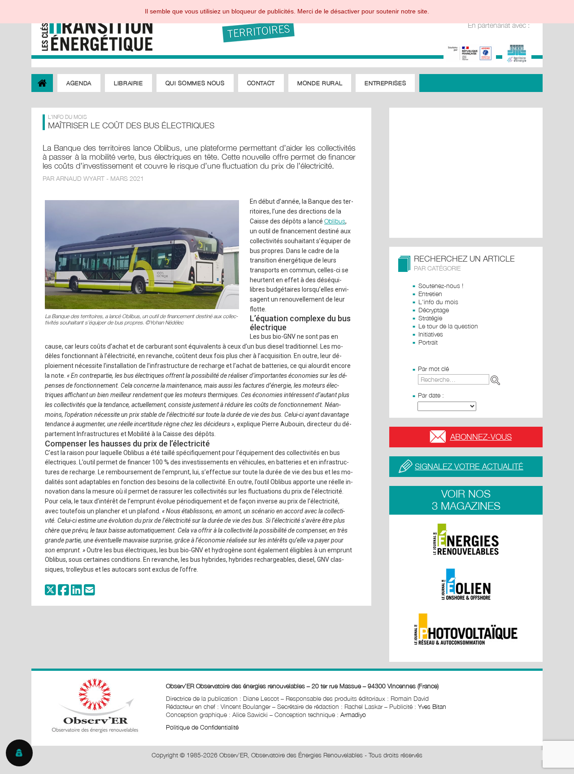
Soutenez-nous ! (440, 285)
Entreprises (385, 83)
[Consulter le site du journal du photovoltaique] (466, 629)
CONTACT (261, 83)
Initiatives (430, 334)
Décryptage (433, 310)
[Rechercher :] (461, 379)
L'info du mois (438, 302)
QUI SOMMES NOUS (195, 83)
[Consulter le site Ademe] (470, 52)
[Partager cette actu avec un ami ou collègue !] (89, 592)
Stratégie (430, 318)
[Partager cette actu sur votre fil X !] (50, 592)
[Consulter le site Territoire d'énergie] (516, 52)
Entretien (430, 293)
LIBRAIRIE (128, 83)
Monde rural (319, 83)
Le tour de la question (448, 326)
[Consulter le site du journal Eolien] (466, 584)
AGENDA (78, 83)
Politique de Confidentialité (202, 727)
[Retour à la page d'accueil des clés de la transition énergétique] (92, 28)
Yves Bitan (432, 706)
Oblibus (334, 221)
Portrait (428, 342)
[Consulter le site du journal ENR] (466, 539)
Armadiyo (353, 714)
